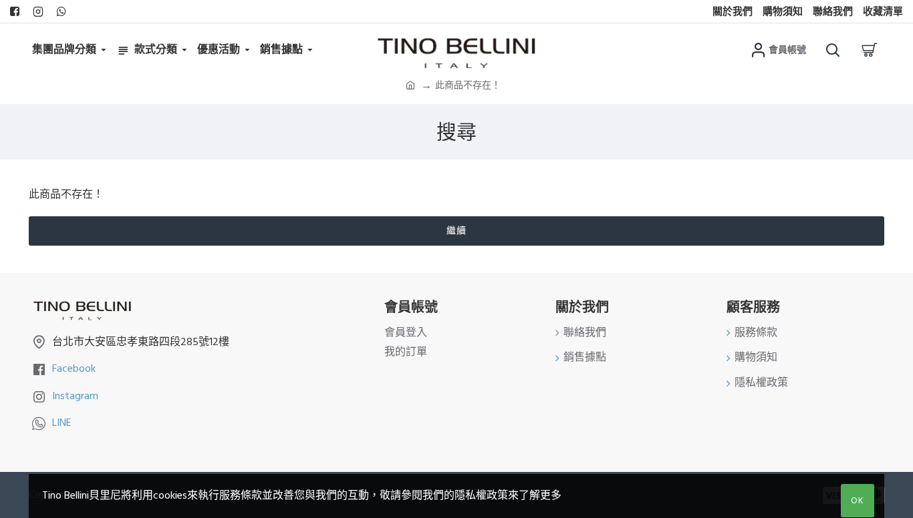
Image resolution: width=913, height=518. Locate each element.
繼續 (456, 231)
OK (857, 500)
